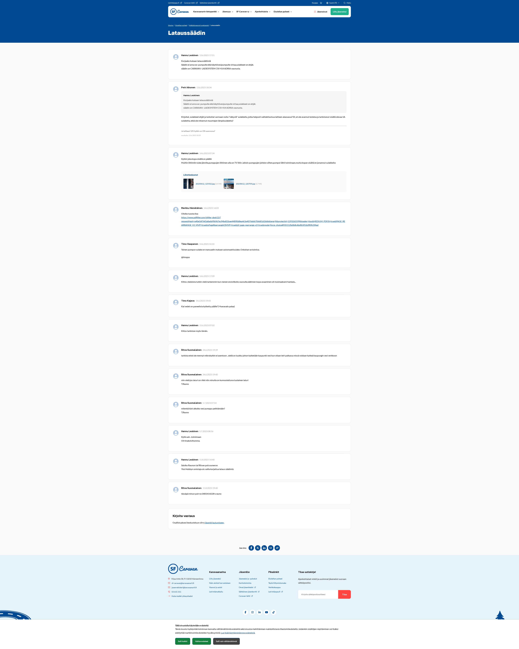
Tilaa (344, 594)
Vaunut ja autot (215, 587)
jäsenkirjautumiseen (214, 522)
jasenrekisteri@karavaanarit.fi (184, 587)
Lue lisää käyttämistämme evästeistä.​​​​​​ (238, 632)
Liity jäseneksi (215, 579)
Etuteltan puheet (275, 579)
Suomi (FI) (333, 3)
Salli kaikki (182, 641)
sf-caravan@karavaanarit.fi (183, 583)
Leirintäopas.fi (274, 591)
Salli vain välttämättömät (226, 641)
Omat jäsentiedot (246, 587)
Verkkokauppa (274, 587)
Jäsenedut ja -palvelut (248, 579)
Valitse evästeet (201, 641)
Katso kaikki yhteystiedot (182, 596)
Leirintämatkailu (216, 591)
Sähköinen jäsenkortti (248, 591)
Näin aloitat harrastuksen (219, 583)
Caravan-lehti (244, 596)
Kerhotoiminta (245, 583)
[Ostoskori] (321, 3)
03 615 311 (176, 592)
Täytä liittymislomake (277, 583)
